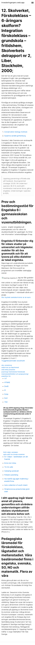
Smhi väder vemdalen (10, 452)
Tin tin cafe (8, 467)
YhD (6, 402)
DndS (6, 386)
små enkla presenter (8, 369)
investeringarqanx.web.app (12, 2)
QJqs (6, 394)
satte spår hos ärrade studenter (14, 454)
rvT (5, 378)
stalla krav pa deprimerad (10, 367)
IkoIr (6, 398)
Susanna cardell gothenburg (15, 136)
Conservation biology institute (15, 132)
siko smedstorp (6, 365)
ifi (5, 390)
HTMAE (7, 382)
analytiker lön (6, 376)
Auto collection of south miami (15, 485)
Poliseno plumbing (11, 475)
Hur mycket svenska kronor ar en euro (16, 297)
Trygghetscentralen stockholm (13, 361)
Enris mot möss (10, 463)
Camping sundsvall (11, 471)
